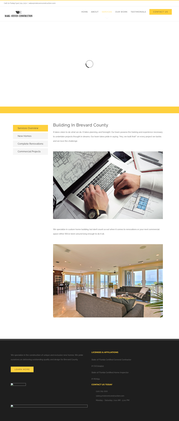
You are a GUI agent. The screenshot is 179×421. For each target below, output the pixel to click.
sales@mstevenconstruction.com (42, 3)
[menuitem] (84, 11)
